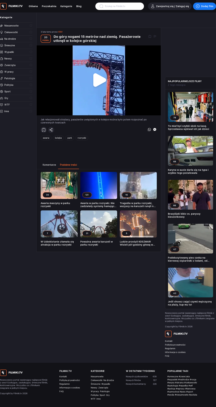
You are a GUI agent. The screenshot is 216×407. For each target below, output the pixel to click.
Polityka (95, 395)
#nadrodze (183, 379)
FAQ (167, 356)
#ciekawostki (190, 382)
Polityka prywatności (175, 345)
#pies (183, 392)
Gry (108, 395)
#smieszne (172, 376)
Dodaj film (207, 6)
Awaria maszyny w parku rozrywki (55, 205)
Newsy (94, 388)
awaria (46, 138)
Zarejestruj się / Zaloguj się (172, 6)
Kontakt (168, 341)
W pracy (95, 391)
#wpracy (180, 389)
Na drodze (108, 380)
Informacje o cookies (175, 352)
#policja (171, 389)
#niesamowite (181, 395)
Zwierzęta (103, 388)
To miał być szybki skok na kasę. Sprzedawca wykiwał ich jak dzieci (188, 127)
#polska (193, 395)
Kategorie (66, 6)
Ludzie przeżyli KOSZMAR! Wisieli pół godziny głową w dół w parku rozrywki (136, 243)
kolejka (58, 138)
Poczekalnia (49, 6)
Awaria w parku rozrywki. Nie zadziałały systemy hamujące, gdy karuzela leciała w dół (98, 205)
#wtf (190, 386)
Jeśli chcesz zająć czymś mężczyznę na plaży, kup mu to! (190, 303)
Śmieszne (95, 384)
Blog (79, 6)
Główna (33, 6)
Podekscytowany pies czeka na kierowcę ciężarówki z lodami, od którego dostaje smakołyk (187, 259)
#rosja (193, 379)
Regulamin (170, 348)
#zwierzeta (184, 376)
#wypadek (172, 379)
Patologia (105, 391)
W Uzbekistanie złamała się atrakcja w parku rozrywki (57, 243)
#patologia (172, 386)
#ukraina (179, 382)
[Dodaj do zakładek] (150, 37)
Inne (99, 399)
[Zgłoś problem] (155, 37)
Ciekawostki (96, 380)
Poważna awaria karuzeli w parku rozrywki (96, 243)
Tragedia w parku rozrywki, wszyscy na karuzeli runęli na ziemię (137, 205)
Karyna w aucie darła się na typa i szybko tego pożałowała (188, 171)
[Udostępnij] (51, 130)
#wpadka (183, 386)
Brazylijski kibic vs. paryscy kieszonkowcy (184, 215)
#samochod (173, 392)
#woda (170, 395)
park (70, 138)
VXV (60, 32)
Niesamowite (97, 376)
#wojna (170, 382)
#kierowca (190, 389)
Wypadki (105, 384)
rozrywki (82, 138)
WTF (93, 399)
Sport (102, 395)
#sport (189, 392)
